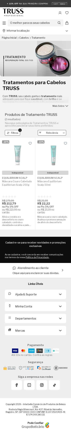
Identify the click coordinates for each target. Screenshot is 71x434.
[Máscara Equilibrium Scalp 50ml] (53, 154)
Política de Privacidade (37, 257)
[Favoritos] (66, 12)
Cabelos (24, 37)
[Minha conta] (60, 12)
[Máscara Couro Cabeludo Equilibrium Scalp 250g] (17, 154)
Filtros (15, 132)
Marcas (20, 330)
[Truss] (13, 13)
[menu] (4, 22)
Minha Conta (23, 306)
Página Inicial (9, 37)
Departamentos (25, 318)
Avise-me (17, 205)
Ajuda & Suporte (26, 294)
